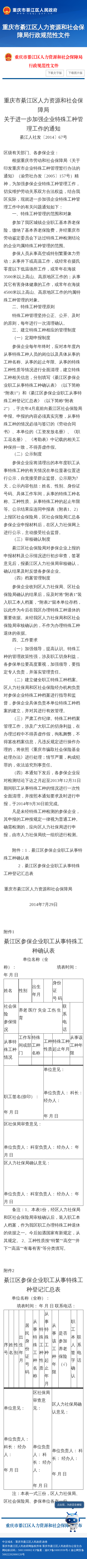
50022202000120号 (13, 1554)
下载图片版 (75, 72)
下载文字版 (55, 72)
